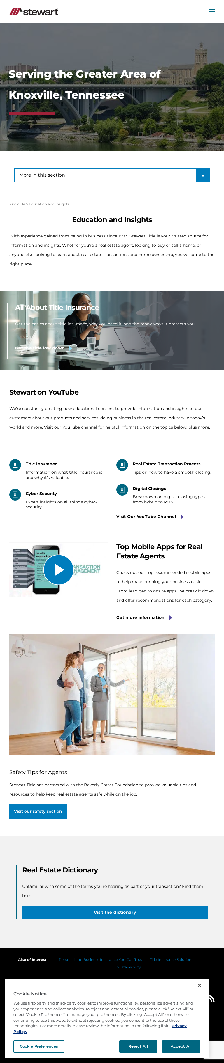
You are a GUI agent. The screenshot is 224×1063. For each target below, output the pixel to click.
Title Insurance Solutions (171, 959)
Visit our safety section (38, 811)
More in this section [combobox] (42, 175)
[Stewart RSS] (211, 999)
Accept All (181, 1046)
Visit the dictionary (115, 912)
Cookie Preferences (39, 1046)
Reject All (138, 1046)
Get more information (140, 617)
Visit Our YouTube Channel (146, 516)
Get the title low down (40, 348)
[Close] (199, 985)
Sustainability (129, 967)
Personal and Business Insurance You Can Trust (101, 959)
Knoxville (17, 204)
